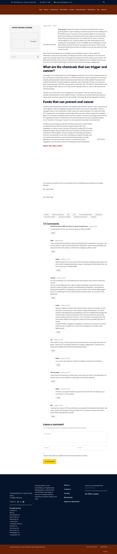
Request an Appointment (71, 501)
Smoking (93, 217)
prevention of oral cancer (80, 217)
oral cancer (99, 214)
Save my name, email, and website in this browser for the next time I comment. (65, 455)
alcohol (46, 214)
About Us (46, 9)
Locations (71, 9)
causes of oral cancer (58, 214)
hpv (74, 214)
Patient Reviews (91, 9)
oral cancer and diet (49, 217)
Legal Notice (103, 547)
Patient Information (81, 9)
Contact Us (104, 9)
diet (68, 214)
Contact (105, 551)
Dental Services (54, 9)
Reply (53, 233)
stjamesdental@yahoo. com (64, 2)
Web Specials (68, 497)
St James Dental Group (27, 547)
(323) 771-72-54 (90, 488)
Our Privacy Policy (92, 547)
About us (67, 485)
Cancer (55, 25)
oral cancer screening (64, 217)
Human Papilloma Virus (85, 214)
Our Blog (67, 493)
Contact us (67, 489)
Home (40, 9)
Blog (98, 9)
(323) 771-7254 (46, 2)
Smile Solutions (64, 9)
